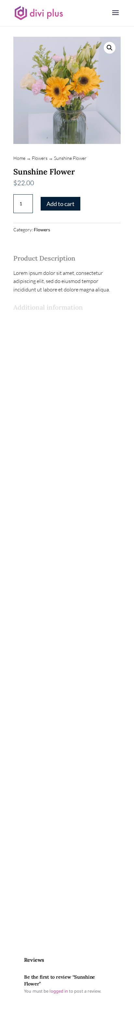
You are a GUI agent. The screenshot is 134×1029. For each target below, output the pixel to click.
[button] (109, 48)
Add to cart (60, 203)
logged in (59, 991)
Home (19, 158)
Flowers (39, 158)
